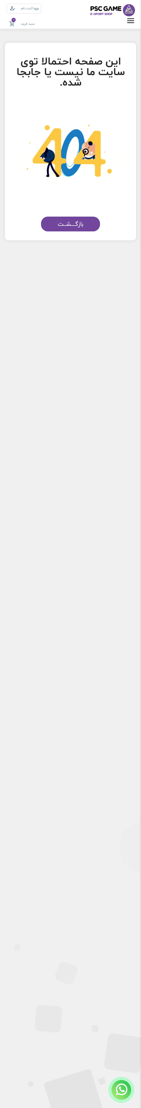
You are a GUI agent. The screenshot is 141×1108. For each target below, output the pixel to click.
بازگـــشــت (70, 224)
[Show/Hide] (121, 1090)
